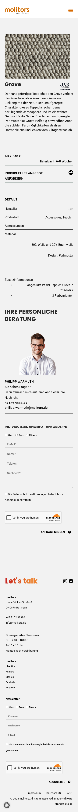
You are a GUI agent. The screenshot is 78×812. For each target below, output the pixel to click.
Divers (33, 435)
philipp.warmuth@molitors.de (26, 408)
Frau (21, 435)
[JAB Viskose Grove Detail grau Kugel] (37, 56)
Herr (10, 435)
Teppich (68, 217)
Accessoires (53, 217)
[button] (71, 10)
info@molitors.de (16, 622)
